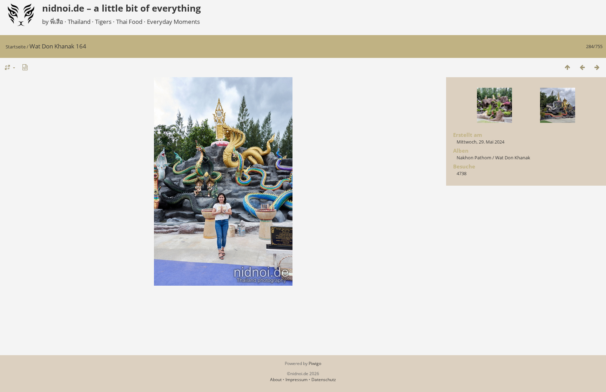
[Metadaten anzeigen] (25, 67)
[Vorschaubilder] (567, 67)
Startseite (16, 47)
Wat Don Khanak (512, 157)
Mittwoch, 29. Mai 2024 (480, 142)
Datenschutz (323, 380)
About (276, 380)
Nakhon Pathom (474, 157)
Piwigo (315, 363)
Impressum (296, 380)
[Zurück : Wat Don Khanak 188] (582, 67)
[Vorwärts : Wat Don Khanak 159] (597, 67)
